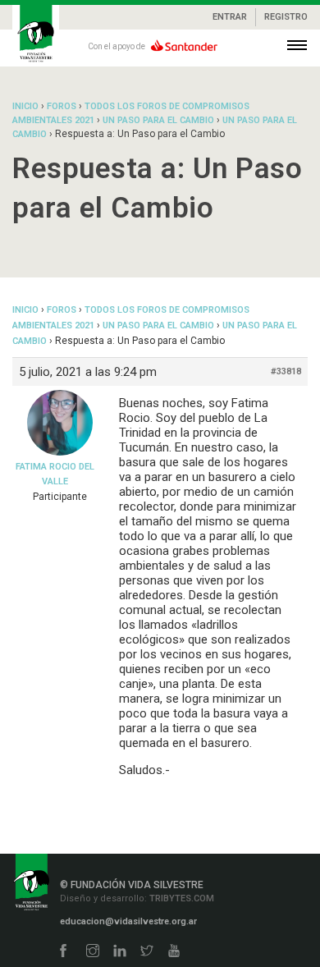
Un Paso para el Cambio (158, 120)
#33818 (286, 371)
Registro (286, 16)
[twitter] (146, 952)
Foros (61, 106)
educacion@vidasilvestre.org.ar (128, 921)
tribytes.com (180, 898)
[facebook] (63, 952)
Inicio (25, 106)
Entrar (230, 16)
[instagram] (92, 952)
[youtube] (173, 952)
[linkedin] (119, 952)
